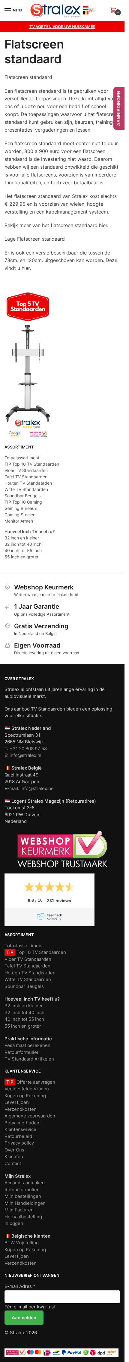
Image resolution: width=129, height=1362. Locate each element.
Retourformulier (21, 1052)
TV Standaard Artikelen (29, 1059)
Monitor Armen (18, 520)
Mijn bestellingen (22, 1196)
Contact (12, 1163)
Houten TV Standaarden (28, 483)
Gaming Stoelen (19, 514)
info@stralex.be (37, 788)
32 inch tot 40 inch (22, 544)
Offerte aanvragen (35, 1082)
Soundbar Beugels (22, 495)
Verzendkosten (20, 1109)
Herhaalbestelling (23, 1217)
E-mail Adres (19, 1286)
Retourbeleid (18, 1136)
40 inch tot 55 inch (23, 550)
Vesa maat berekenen (27, 1045)
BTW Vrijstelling (21, 1242)
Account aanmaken (24, 1183)
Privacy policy (19, 1143)
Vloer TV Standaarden (26, 470)
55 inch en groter (21, 556)
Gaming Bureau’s (20, 508)
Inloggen (13, 1223)
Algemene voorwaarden (29, 1116)
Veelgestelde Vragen (26, 1089)
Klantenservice (20, 1129)
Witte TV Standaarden (26, 489)
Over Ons (14, 1150)
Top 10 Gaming (23, 502)
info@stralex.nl (25, 755)
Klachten (13, 1156)
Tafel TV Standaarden (25, 476)
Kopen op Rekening (25, 1095)
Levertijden (16, 1102)
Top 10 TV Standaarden (31, 464)
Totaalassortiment (21, 457)
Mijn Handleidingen (25, 1203)
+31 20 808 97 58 (28, 748)
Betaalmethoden (21, 1123)
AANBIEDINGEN (118, 108)
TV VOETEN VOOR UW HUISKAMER (62, 26)
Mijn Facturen (19, 1210)
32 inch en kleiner (21, 537)
